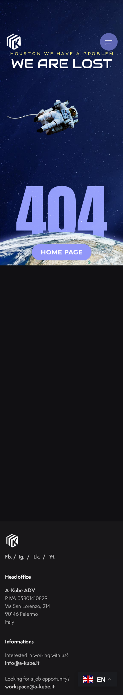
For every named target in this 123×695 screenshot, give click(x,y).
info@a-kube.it (22, 662)
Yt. (52, 556)
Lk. (36, 556)
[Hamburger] (109, 42)
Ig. (21, 556)
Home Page (62, 252)
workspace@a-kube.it (30, 686)
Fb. (8, 556)
